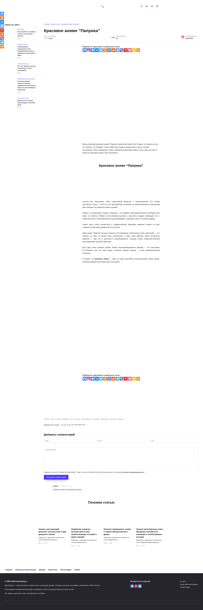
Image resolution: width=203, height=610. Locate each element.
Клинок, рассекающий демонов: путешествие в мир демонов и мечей (52, 531)
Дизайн (114, 17)
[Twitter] (101, 50)
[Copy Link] (134, 50)
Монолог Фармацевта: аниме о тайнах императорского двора (117, 531)
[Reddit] (113, 50)
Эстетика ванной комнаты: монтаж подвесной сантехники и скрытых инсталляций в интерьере (26, 85)
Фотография (100, 17)
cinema (47, 419)
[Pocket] (130, 50)
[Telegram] (117, 50)
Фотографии (65, 570)
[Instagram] (89, 50)
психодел (96, 419)
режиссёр (105, 419)
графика (66, 419)
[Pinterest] (126, 50)
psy (53, 419)
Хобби (125, 17)
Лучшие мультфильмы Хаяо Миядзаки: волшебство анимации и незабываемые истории (149, 533)
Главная (47, 17)
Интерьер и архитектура (64, 17)
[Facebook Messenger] (93, 50)
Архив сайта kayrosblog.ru (189, 584)
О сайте (183, 581)
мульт (78, 419)
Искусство (84, 17)
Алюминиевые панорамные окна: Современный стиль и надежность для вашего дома (26, 51)
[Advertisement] (107, 403)
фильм (121, 419)
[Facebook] (84, 50)
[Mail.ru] (109, 50)
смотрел (114, 419)
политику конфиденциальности (133, 472)
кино (72, 419)
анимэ (58, 419)
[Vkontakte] (97, 50)
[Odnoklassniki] (105, 50)
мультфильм (86, 419)
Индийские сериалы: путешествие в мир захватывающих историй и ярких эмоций (84, 533)
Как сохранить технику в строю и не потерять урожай (26, 34)
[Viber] (121, 50)
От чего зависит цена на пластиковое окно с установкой (26, 68)
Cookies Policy (185, 587)
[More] (138, 50)
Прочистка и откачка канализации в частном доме (26, 103)
